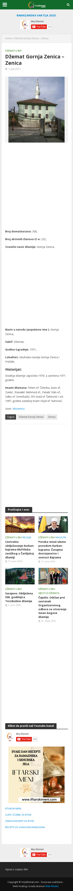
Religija (26, 537)
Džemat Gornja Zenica (31, 416)
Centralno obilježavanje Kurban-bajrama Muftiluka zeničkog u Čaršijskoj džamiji (19, 549)
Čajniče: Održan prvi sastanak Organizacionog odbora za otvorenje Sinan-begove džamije (52, 607)
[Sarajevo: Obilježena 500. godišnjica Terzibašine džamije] (20, 576)
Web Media (52, 886)
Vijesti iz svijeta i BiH (16, 869)
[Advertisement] (36, 186)
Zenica (51, 416)
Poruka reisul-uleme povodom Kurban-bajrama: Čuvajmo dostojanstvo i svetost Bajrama (52, 549)
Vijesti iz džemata (48, 593)
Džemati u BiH (13, 50)
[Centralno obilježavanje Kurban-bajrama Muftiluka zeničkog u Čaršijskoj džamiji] (20, 524)
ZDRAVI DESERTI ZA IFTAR (19, 821)
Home (8, 38)
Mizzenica (19, 408)
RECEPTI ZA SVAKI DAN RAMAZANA (25, 827)
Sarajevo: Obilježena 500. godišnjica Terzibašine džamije (19, 597)
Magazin (61, 537)
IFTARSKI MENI (13, 808)
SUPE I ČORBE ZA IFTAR (18, 814)
